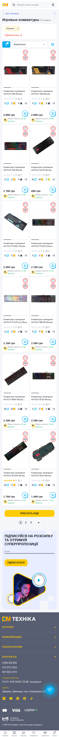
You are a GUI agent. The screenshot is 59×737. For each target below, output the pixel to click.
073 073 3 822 (9, 667)
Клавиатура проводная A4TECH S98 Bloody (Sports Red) (14, 93)
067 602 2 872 (9, 672)
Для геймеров (12, 13)
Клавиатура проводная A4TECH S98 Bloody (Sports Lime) (42, 93)
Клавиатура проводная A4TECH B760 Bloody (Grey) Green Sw (42, 398)
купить (25, 113)
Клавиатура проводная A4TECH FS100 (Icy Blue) (15, 320)
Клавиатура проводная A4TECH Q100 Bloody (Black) (42, 169)
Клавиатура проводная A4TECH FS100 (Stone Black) (42, 245)
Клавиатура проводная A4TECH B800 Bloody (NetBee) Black (14, 398)
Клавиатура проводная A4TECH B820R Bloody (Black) (42, 321)
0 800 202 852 (9, 663)
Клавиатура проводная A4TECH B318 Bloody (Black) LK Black (42, 475)
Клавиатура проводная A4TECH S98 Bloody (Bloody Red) (14, 169)
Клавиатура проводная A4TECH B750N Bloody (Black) (14, 475)
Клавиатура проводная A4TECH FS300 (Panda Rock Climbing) (14, 245)
